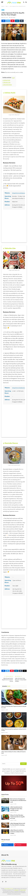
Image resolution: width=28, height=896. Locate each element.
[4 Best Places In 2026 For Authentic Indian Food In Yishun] (14, 719)
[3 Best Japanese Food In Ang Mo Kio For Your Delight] (14, 32)
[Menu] (2, 2)
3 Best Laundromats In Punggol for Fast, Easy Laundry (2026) (16, 808)
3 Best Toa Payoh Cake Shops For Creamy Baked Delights (20, 680)
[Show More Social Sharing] (25, 21)
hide (13, 77)
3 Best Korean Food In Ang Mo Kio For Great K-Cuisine (7, 680)
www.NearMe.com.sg (8, 888)
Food (3, 9)
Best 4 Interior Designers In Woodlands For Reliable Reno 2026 (18, 800)
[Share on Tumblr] (22, 21)
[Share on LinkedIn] (17, 21)
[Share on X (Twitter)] (8, 21)
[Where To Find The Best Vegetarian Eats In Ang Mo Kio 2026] (14, 697)
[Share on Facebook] (3, 21)
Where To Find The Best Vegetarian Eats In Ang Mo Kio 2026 (17, 816)
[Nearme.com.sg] (14, 2)
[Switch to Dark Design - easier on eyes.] (24, 2)
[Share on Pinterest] (12, 21)
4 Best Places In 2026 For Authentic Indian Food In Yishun (17, 831)
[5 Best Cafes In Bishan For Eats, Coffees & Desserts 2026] (14, 742)
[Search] (26, 2)
